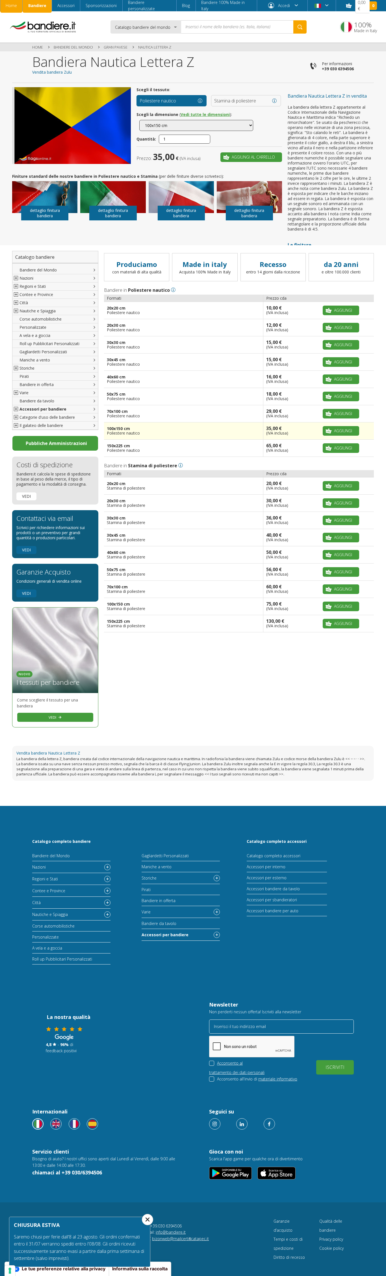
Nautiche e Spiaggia (50, 914)
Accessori (66, 5)
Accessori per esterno (267, 877)
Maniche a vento (34, 360)
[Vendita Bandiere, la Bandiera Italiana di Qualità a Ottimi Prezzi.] (43, 27)
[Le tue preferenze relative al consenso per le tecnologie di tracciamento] (10, 1270)
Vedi (26, 496)
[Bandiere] (38, 1124)
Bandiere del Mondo (73, 47)
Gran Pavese (115, 47)
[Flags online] (56, 1124)
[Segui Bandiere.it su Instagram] (214, 1124)
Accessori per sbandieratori (272, 899)
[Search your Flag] (300, 27)
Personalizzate (32, 327)
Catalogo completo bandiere (61, 841)
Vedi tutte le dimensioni (205, 114)
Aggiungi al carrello (253, 157)
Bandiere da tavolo (36, 401)
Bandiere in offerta (36, 384)
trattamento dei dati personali (236, 1072)
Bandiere (37, 5)
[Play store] (230, 1173)
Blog (186, 5)
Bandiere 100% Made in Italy (223, 5)
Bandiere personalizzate (141, 5)
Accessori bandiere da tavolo (273, 888)
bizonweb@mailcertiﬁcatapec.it (180, 1238)
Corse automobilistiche (40, 319)
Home (11, 5)
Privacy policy (331, 1239)
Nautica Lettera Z (154, 47)
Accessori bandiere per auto (272, 910)
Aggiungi (343, 310)
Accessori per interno (266, 866)
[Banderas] (92, 1124)
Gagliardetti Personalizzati (43, 351)
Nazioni (39, 867)
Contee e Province (48, 890)
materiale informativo (277, 1079)
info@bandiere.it (171, 1232)
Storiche (149, 878)
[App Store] (276, 1173)
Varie (146, 912)
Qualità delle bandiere (330, 1225)
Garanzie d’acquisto (283, 1225)
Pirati (24, 376)
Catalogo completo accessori (277, 841)
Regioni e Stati (45, 879)
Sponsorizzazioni (101, 5)
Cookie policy (331, 1248)
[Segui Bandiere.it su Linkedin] (242, 1124)
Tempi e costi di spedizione (288, 1243)
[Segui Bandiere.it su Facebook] (269, 1124)
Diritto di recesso (289, 1257)
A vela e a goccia (34, 335)
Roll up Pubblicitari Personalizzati (49, 343)
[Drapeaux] (74, 1124)
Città (36, 902)
